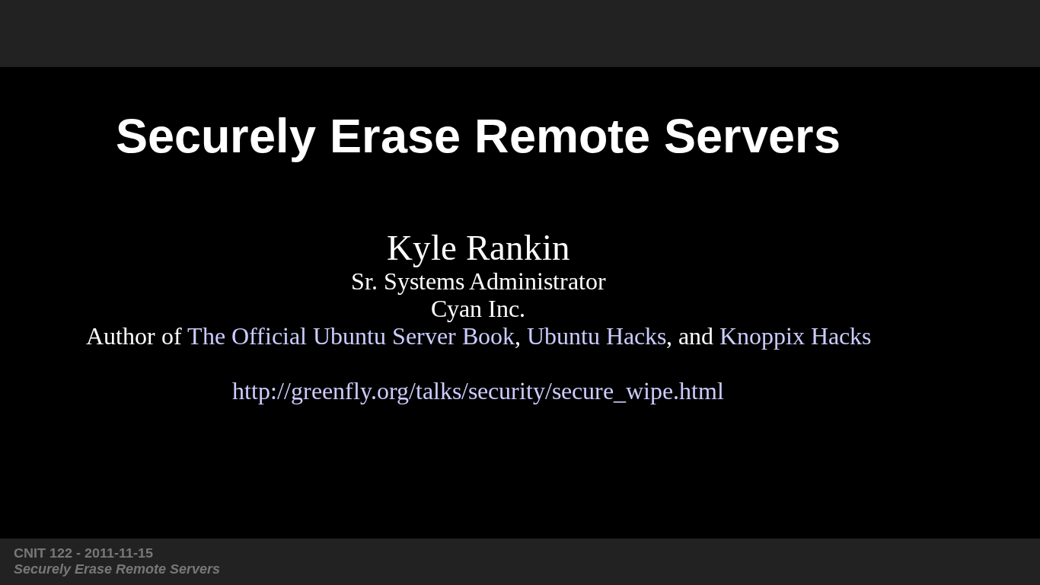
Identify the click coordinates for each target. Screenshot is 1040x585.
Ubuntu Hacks (596, 336)
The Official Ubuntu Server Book (351, 336)
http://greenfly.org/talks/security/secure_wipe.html (478, 391)
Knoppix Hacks (795, 336)
